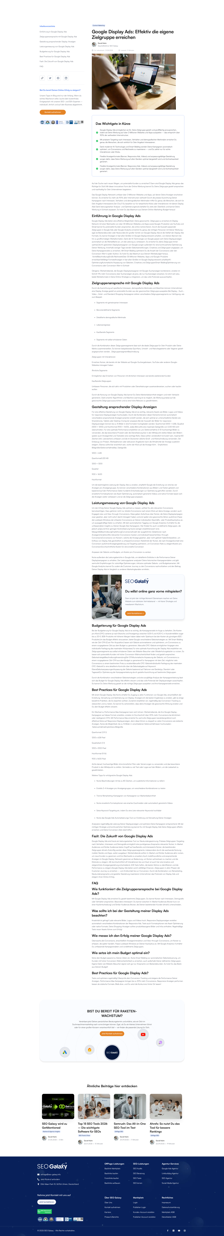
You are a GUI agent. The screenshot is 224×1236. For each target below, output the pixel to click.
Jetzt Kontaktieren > (135, 613)
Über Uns (108, 1202)
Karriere (108, 1212)
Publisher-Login (139, 1207)
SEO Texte (137, 1178)
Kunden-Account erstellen (143, 1212)
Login (135, 1202)
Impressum (166, 1202)
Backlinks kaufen (111, 1173)
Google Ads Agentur (170, 1168)
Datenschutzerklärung (171, 1207)
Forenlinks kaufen (112, 1178)
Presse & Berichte (112, 1217)
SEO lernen (137, 1183)
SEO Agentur (167, 1178)
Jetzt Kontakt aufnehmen (112, 1033)
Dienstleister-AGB (169, 1217)
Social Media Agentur (170, 1183)
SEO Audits (137, 1168)
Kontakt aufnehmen (53, 112)
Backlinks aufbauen (112, 1183)
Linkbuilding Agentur (170, 1173)
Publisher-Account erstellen (144, 1217)
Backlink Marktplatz (112, 1168)
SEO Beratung (139, 1173)
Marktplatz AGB (168, 1212)
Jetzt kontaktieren (46, 1202)
